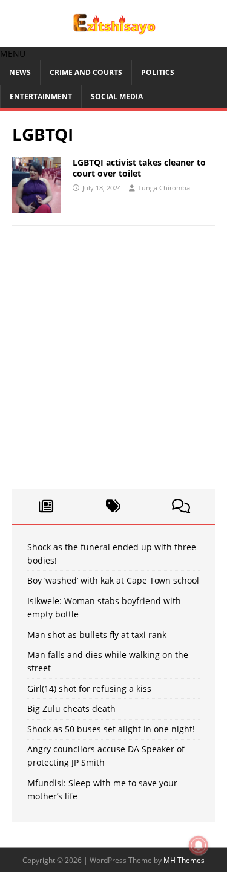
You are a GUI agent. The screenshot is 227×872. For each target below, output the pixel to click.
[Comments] (181, 506)
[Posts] (46, 506)
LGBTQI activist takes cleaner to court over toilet (139, 168)
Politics (157, 72)
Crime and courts (86, 72)
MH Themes (184, 860)
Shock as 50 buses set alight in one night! (111, 729)
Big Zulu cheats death (71, 708)
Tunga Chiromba (164, 187)
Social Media (117, 96)
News (20, 72)
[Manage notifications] (198, 845)
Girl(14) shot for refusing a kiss (89, 688)
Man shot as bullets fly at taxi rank (96, 634)
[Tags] (114, 506)
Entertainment (41, 96)
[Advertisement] (113, 363)
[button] (12, 53)
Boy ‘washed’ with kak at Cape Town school (113, 580)
